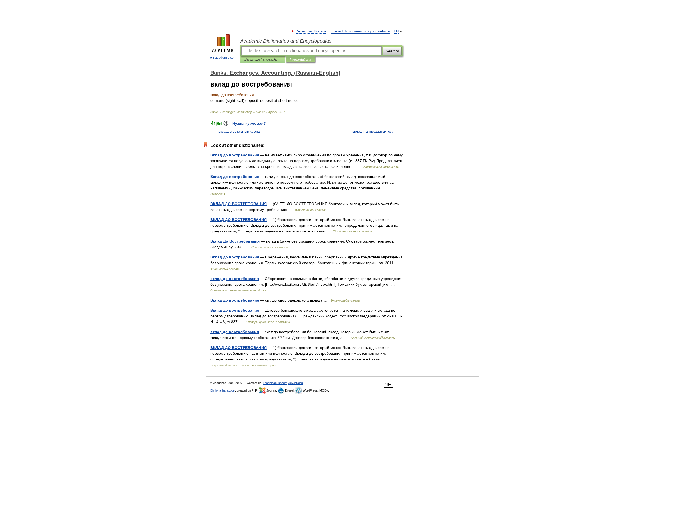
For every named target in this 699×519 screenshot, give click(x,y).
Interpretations (300, 59)
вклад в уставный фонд (239, 131)
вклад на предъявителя (373, 131)
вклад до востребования (234, 278)
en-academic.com (223, 57)
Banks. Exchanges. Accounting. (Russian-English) (262, 59)
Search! (392, 51)
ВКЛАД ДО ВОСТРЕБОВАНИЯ (238, 204)
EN (396, 31)
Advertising (295, 382)
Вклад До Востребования (235, 241)
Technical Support (275, 382)
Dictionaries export (222, 390)
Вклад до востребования (234, 155)
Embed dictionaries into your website (360, 31)
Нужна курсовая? (249, 123)
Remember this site (311, 31)
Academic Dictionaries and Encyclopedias (285, 41)
